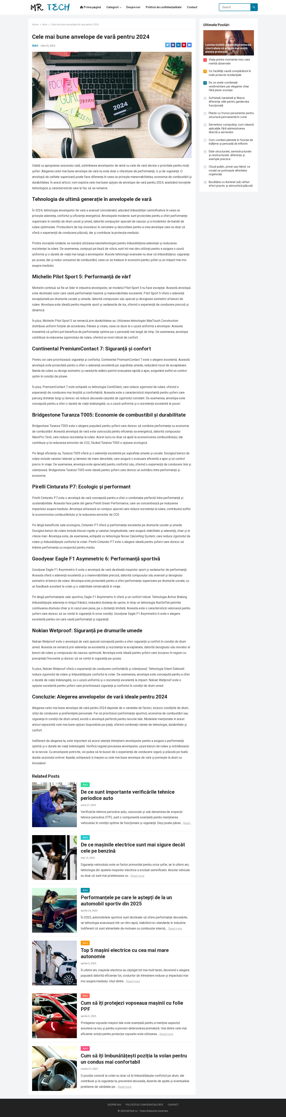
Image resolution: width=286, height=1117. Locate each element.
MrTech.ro (132, 1110)
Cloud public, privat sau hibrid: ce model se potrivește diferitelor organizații (229, 170)
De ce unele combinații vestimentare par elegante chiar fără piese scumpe (229, 86)
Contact (173, 1104)
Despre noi (114, 1104)
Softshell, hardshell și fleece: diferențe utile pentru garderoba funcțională (229, 101)
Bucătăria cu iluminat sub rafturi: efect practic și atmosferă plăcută (231, 184)
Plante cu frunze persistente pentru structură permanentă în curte (231, 115)
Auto (44, 24)
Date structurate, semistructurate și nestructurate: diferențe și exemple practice (230, 155)
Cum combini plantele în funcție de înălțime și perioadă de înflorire (231, 142)
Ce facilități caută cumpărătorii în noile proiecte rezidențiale (230, 73)
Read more (137, 875)
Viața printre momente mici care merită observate (229, 61)
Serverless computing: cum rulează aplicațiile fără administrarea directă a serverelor (231, 128)
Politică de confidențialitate (144, 1104)
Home (35, 24)
